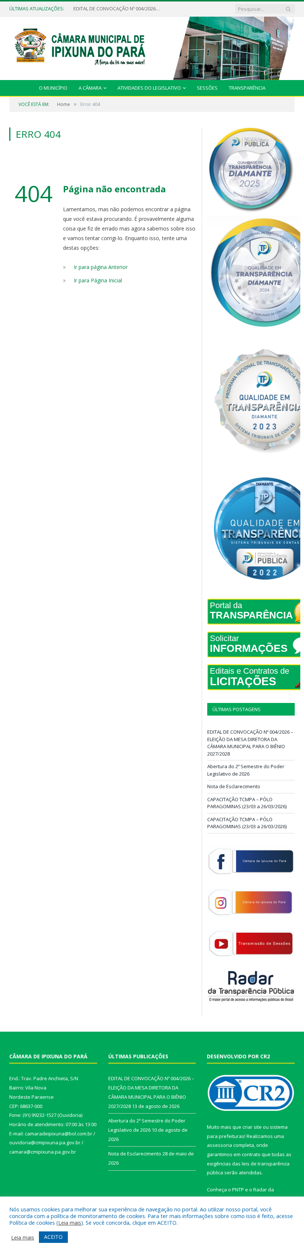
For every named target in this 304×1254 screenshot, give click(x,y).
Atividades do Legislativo (149, 87)
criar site (252, 1127)
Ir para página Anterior (101, 267)
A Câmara (90, 87)
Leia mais (69, 1222)
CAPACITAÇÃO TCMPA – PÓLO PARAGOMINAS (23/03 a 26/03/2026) (247, 803)
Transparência (247, 87)
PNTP (238, 1189)
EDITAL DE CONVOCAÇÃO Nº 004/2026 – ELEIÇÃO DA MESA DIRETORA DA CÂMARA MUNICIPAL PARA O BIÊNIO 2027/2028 (250, 743)
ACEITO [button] (53, 1236)
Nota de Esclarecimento (233, 786)
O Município (53, 87)
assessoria (219, 1145)
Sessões (207, 87)
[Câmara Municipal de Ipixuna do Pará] (152, 46)
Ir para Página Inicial (98, 280)
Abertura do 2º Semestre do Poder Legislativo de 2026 (117, 9)
